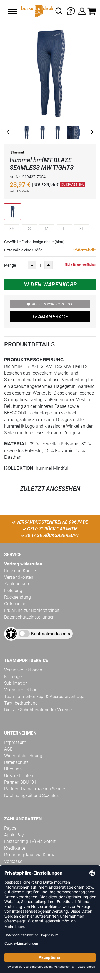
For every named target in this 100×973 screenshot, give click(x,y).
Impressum (15, 742)
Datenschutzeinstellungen (29, 617)
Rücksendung (17, 597)
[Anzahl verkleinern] (32, 265)
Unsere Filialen (18, 775)
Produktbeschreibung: (34, 359)
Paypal (11, 828)
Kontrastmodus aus (50, 633)
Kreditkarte (14, 848)
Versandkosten (18, 577)
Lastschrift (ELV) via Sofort (30, 841)
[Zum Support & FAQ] (71, 10)
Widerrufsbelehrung (23, 755)
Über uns (13, 769)
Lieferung (13, 590)
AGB (8, 749)
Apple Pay (14, 834)
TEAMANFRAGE (50, 317)
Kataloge (13, 676)
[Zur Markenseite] (17, 153)
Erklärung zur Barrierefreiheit (31, 610)
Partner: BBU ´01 (20, 782)
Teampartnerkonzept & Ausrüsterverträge (44, 696)
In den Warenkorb (50, 284)
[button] (12, 11)
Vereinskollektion (21, 689)
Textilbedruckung (21, 703)
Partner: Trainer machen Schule (34, 789)
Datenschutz (16, 762)
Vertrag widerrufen (23, 564)
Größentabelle (84, 250)
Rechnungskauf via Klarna (30, 854)
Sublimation (16, 683)
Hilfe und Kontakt (21, 570)
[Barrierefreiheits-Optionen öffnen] (11, 634)
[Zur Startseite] (37, 11)
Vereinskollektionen (23, 670)
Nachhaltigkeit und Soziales (31, 795)
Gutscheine (15, 603)
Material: (16, 444)
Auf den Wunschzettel (52, 304)
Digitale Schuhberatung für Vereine (38, 709)
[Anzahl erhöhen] (48, 265)
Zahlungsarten (18, 584)
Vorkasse (13, 861)
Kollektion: (19, 468)
